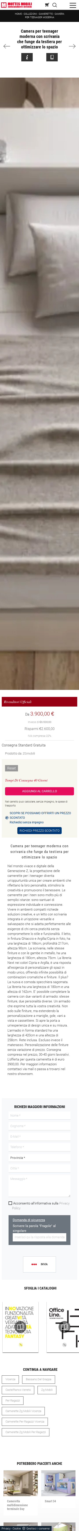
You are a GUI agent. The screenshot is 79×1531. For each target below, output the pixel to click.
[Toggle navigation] (73, 5)
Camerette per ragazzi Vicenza (24, 1421)
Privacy (6, 1528)
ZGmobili (29, 753)
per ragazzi (12, 1400)
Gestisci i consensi (38, 1528)
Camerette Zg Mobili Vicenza (23, 1411)
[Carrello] (47, 4)
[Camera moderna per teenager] (71, 46)
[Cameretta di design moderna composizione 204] (8, 46)
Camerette (46, 13)
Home (18, 13)
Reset (11, 768)
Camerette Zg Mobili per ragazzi (25, 1432)
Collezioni (30, 13)
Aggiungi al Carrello (39, 791)
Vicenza (10, 1379)
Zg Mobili (47, 1389)
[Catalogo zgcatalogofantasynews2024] (20, 1327)
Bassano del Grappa (38, 1379)
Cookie (17, 1528)
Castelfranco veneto (18, 1389)
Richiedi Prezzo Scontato (39, 830)
